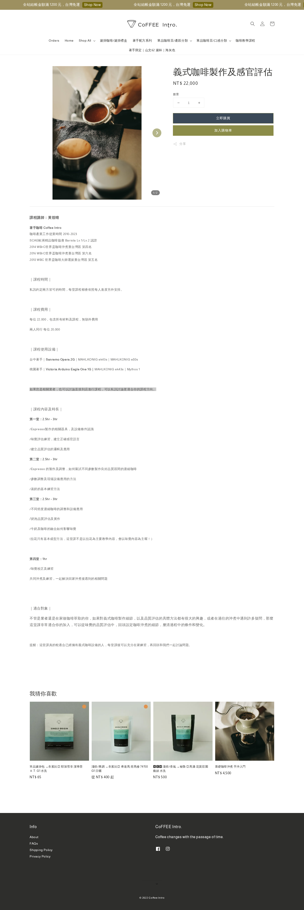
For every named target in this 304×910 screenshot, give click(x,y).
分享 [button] (182, 144)
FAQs (34, 843)
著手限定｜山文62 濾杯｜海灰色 (152, 50)
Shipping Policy (41, 850)
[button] (252, 24)
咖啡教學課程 (245, 40)
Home (69, 40)
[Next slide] (156, 132)
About (34, 837)
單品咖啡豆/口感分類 (212, 40)
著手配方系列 (142, 40)
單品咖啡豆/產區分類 (172, 40)
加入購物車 (223, 130)
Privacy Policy (40, 856)
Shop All (85, 40)
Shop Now (83, 5)
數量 (176, 94)
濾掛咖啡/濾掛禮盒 (113, 40)
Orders (54, 40)
